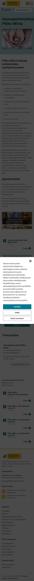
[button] (30, 261)
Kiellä (17, 313)
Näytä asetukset (17, 318)
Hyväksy (17, 307)
